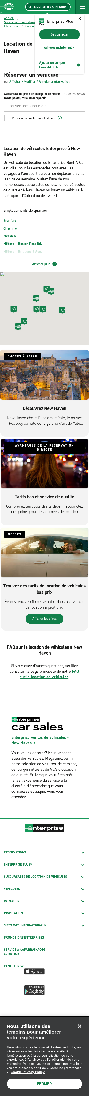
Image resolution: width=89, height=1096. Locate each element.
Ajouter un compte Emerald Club (52, 65)
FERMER (44, 1084)
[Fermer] (79, 1026)
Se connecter (60, 34)
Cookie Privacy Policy (27, 1072)
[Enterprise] (7, 7)
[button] (82, 7)
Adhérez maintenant (58, 47)
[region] (44, 1056)
